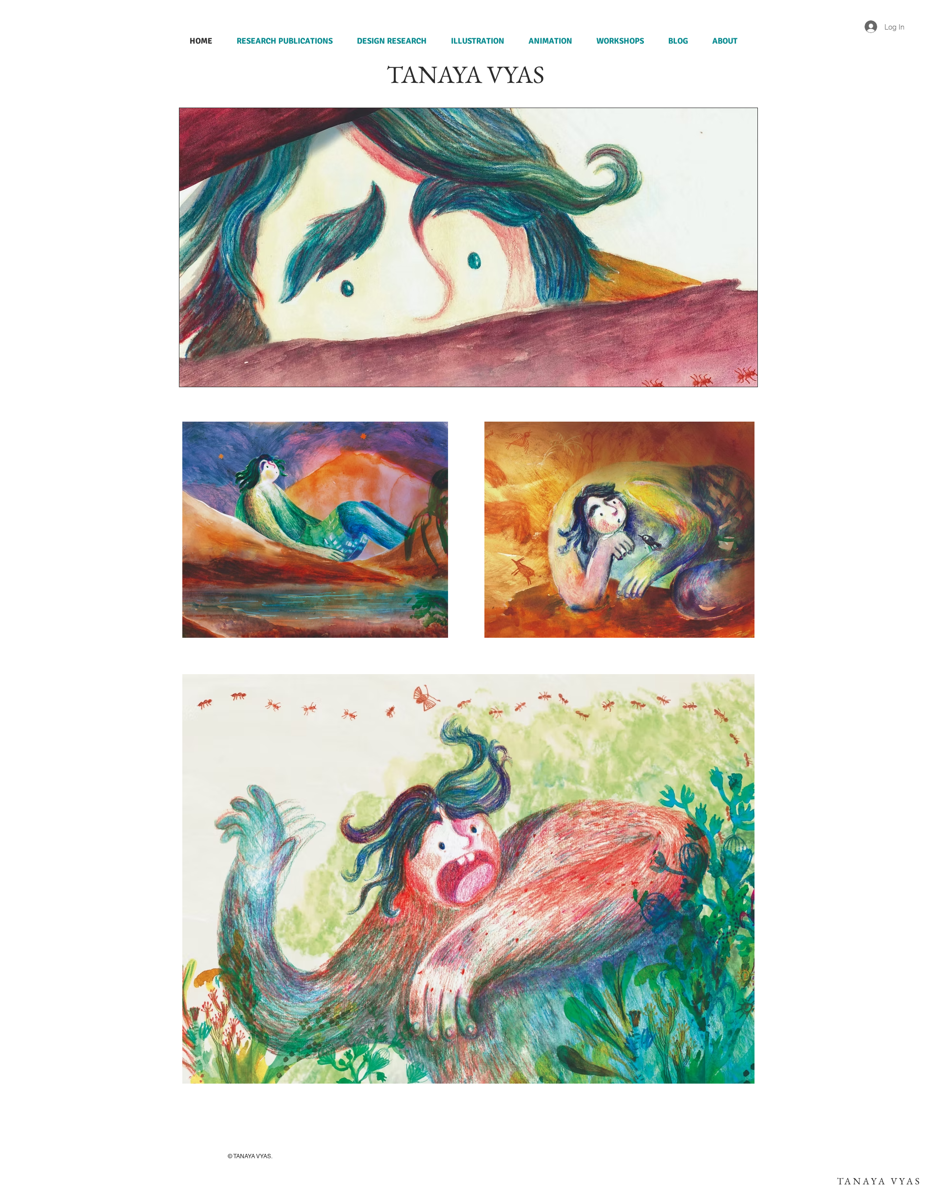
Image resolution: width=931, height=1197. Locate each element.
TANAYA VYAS (879, 1181)
